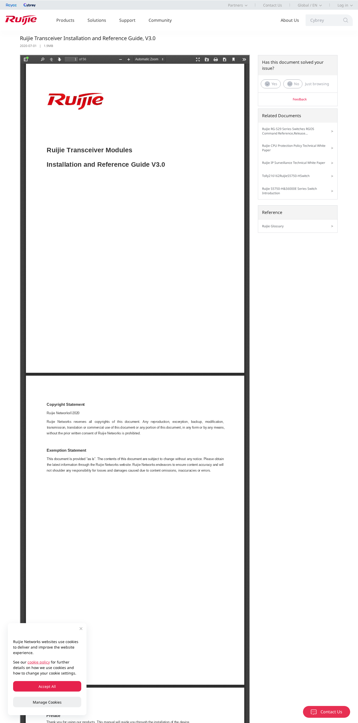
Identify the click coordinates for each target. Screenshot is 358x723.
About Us (290, 20)
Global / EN (307, 5)
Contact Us (272, 5)
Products (65, 20)
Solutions (97, 20)
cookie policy (39, 662)
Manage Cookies (47, 702)
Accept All (47, 686)
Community (160, 20)
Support (127, 20)
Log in (343, 5)
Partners (235, 5)
